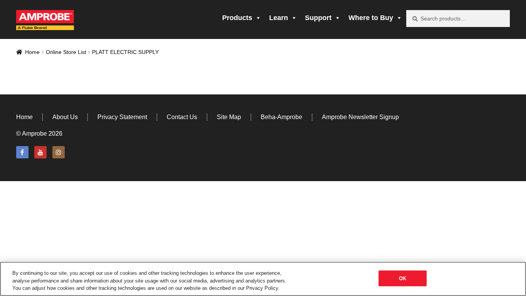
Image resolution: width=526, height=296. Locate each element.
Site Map (229, 117)
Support (318, 18)
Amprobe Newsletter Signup (360, 117)
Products (237, 18)
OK (402, 278)
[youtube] (40, 152)
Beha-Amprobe (281, 117)
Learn (278, 18)
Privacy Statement (122, 117)
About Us (65, 117)
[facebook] (22, 152)
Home (32, 52)
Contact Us (182, 117)
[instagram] (58, 152)
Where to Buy (370, 18)
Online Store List (66, 52)
